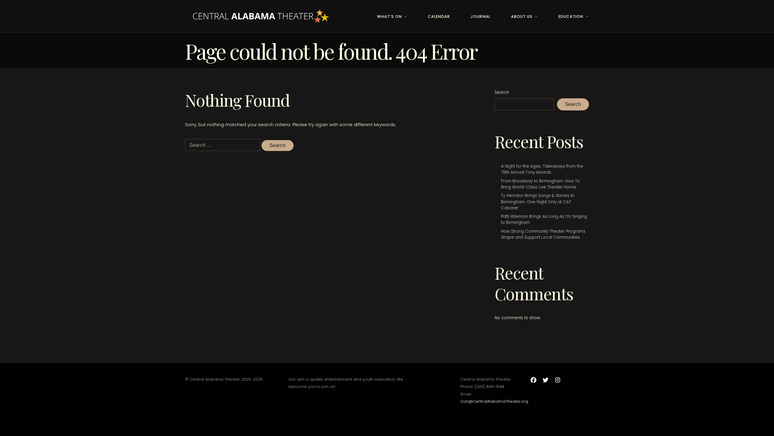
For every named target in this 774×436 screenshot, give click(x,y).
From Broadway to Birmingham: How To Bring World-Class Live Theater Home (540, 184)
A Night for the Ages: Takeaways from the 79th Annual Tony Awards (542, 169)
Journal (480, 16)
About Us (521, 16)
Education (570, 16)
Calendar (439, 16)
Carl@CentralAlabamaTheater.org (494, 401)
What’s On (389, 16)
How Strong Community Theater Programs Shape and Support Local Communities (543, 234)
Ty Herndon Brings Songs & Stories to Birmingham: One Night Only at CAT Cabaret (537, 202)
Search (502, 92)
